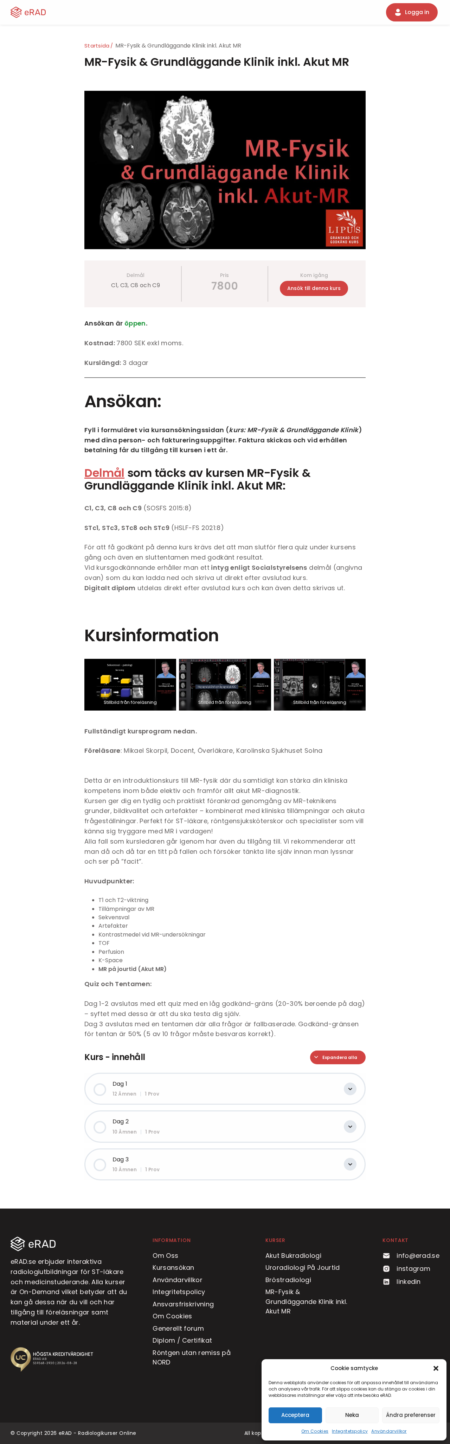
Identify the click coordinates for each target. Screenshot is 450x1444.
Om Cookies (314, 1431)
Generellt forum (178, 1328)
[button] (435, 1368)
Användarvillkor (389, 1431)
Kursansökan (173, 1267)
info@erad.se (418, 1255)
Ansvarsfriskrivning (183, 1304)
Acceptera (295, 1415)
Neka (352, 1415)
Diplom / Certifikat (182, 1340)
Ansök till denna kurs (314, 288)
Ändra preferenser (411, 1415)
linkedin (408, 1281)
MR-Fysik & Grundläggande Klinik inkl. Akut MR (306, 1301)
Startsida (97, 45)
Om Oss (165, 1255)
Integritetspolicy (350, 1431)
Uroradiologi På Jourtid (302, 1267)
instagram (413, 1268)
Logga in (417, 12)
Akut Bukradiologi (293, 1255)
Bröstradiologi (288, 1279)
